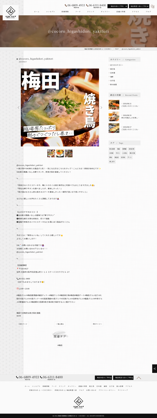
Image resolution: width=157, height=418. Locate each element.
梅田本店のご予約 (117, 6)
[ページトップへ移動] (139, 378)
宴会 (110, 157)
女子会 (112, 80)
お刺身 (111, 153)
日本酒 (112, 73)
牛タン (118, 153)
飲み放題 (113, 84)
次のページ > (97, 324)
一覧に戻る (60, 324)
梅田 (118, 149)
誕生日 (117, 157)
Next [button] (101, 107)
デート (130, 157)
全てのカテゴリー (116, 65)
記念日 (123, 157)
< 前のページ (22, 324)
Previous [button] (19, 107)
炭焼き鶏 (131, 149)
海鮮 (111, 77)
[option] (60, 107)
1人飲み (125, 153)
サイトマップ (123, 390)
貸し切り (112, 161)
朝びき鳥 (132, 153)
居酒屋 (124, 149)
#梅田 (60, 345)
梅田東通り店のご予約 (139, 6)
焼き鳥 (19, 316)
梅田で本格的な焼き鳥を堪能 (28, 313)
